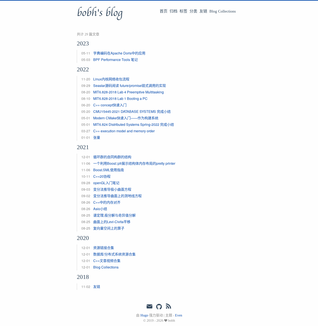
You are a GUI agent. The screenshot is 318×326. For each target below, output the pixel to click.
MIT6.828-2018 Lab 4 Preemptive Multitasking (128, 91)
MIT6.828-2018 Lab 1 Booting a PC (120, 98)
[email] (149, 306)
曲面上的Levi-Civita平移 (111, 221)
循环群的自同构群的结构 (112, 156)
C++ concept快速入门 (110, 104)
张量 (96, 137)
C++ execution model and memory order (124, 130)
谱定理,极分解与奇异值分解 (114, 215)
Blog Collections (222, 11)
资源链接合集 (103, 247)
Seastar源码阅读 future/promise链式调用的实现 (129, 85)
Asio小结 (100, 208)
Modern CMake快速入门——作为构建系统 (125, 117)
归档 (173, 11)
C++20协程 (102, 176)
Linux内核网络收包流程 (111, 79)
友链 (203, 11)
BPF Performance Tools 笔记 (115, 59)
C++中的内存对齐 (106, 202)
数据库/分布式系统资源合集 (114, 254)
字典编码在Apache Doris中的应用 (119, 53)
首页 (163, 11)
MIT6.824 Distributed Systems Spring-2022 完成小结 (133, 124)
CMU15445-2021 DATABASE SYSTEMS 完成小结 (132, 111)
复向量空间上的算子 (108, 228)
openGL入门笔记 (106, 182)
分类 (193, 11)
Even (178, 315)
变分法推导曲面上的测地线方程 (117, 195)
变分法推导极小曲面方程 (112, 189)
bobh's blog (99, 13)
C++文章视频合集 (106, 260)
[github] (159, 307)
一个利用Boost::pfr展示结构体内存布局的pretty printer (134, 163)
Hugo (144, 315)
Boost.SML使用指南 (108, 169)
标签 (183, 11)
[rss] (168, 307)
